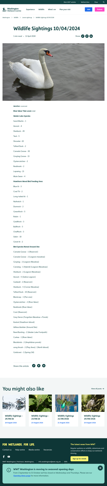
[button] (82, 36)
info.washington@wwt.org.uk (49, 462)
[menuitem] (88, 9)
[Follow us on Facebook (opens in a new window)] (4, 456)
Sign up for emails (79, 459)
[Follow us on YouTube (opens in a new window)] (9, 456)
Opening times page (22, 476)
